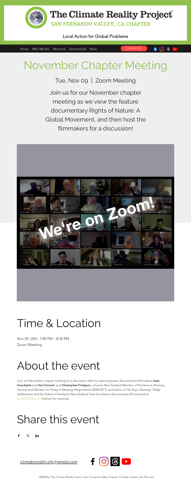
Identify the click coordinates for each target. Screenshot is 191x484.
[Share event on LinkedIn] (37, 435)
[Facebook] (155, 49)
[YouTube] (175, 49)
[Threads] (168, 49)
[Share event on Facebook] (19, 435)
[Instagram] (161, 49)
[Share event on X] (28, 435)
